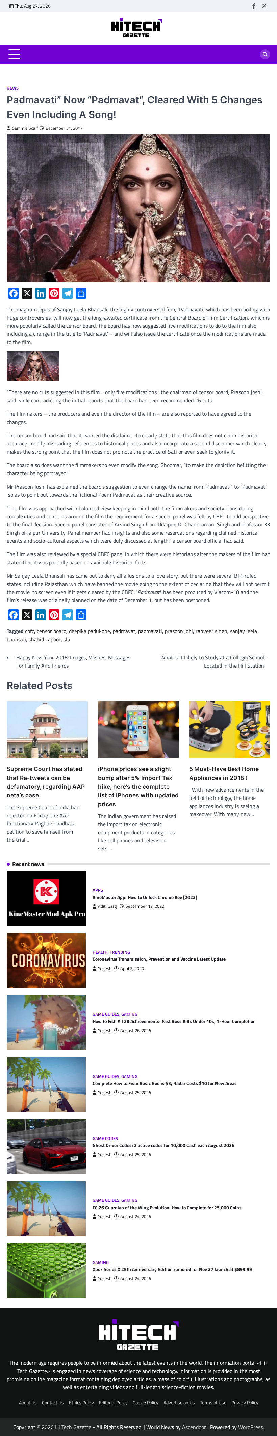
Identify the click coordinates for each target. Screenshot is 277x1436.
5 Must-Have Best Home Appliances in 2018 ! (224, 773)
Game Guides (106, 1014)
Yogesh (104, 968)
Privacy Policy (244, 1402)
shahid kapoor (45, 639)
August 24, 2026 (135, 1216)
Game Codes (105, 1138)
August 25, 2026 (135, 1092)
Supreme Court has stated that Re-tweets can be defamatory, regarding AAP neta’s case (46, 782)
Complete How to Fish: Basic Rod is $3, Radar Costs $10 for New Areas (165, 1083)
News (13, 88)
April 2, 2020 (132, 968)
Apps (98, 890)
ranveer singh (211, 631)
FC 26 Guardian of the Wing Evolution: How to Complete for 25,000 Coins (167, 1207)
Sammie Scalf (25, 128)
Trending (120, 952)
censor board (51, 631)
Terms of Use (213, 1402)
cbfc (29, 631)
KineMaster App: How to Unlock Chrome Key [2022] (145, 897)
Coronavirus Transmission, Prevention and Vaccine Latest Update (159, 959)
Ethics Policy (81, 1402)
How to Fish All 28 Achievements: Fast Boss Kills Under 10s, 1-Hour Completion (174, 1021)
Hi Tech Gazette (73, 1427)
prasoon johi (179, 631)
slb (67, 639)
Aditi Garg (107, 906)
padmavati (150, 631)
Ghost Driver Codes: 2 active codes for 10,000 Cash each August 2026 (163, 1145)
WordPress (250, 1427)
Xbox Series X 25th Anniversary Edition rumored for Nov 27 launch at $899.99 (172, 1269)
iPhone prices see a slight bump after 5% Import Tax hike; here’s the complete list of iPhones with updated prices (138, 786)
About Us (28, 1402)
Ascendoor (194, 1427)
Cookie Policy (145, 1402)
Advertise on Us (179, 1402)
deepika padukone (89, 631)
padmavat (124, 631)
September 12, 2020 (145, 906)
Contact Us (53, 1402)
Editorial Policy (113, 1402)
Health (100, 952)
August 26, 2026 (135, 1030)
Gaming (129, 1014)
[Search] (265, 54)
